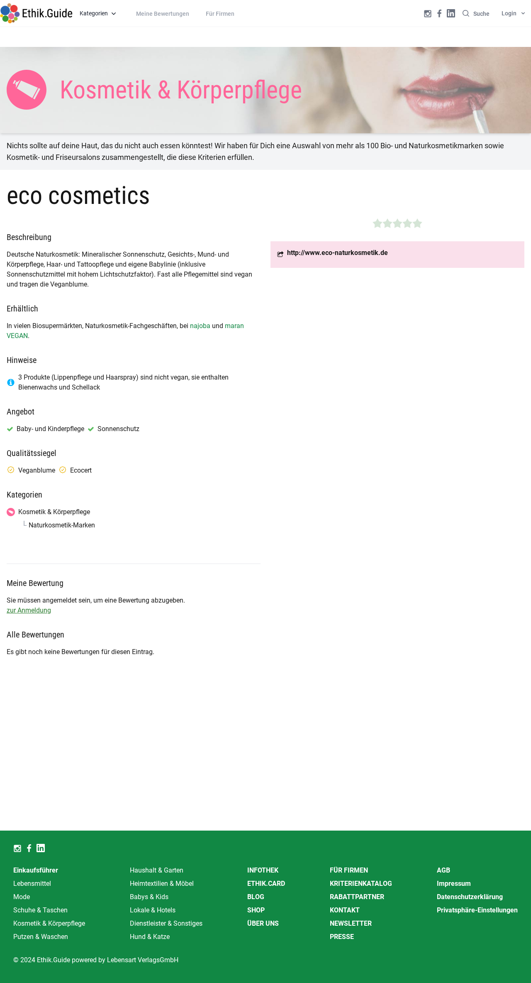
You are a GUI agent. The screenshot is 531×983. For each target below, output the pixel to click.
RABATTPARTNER (357, 897)
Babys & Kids (149, 897)
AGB (443, 870)
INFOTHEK (262, 870)
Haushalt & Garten (156, 870)
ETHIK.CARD (266, 883)
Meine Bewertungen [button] (162, 13)
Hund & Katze (150, 937)
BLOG (255, 897)
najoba (200, 326)
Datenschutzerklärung (470, 897)
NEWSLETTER (351, 923)
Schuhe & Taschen (40, 910)
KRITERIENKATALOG (361, 883)
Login (509, 13)
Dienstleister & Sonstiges (166, 923)
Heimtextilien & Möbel (162, 883)
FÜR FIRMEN (349, 870)
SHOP (256, 910)
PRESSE (342, 937)
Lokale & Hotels (152, 910)
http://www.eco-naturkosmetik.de (337, 253)
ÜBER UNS (263, 923)
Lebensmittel (32, 883)
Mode (21, 897)
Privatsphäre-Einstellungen (477, 910)
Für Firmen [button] (220, 13)
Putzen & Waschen (40, 937)
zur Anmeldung (29, 610)
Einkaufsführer (35, 870)
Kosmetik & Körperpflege (49, 923)
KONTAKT (345, 910)
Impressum (454, 883)
